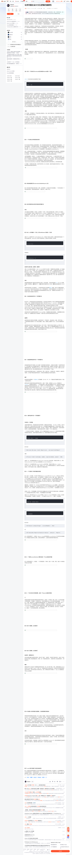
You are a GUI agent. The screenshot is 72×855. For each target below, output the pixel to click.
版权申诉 (34, 853)
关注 (32, 781)
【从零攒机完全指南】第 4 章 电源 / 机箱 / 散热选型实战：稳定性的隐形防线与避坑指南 (14, 56)
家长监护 (36, 852)
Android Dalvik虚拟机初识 (13, 21)
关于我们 (25, 850)
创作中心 (68, 1)
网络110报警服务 (41, 852)
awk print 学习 (11, 19)
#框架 (31, 777)
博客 (7, 1)
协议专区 (38, 850)
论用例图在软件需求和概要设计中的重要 (16, 44)
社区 (13, 1)
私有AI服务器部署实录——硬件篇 (14, 63)
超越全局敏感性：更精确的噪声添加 (13, 59)
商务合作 (31, 850)
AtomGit (17, 1)
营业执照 (41, 853)
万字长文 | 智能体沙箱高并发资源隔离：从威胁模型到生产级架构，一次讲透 (14, 52)
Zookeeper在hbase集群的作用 (14, 26)
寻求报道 (35, 850)
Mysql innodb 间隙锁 (12, 23)
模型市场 (23, 1)
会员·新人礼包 (58, 1)
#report (35, 777)
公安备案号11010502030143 (33, 851)
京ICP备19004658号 (41, 851)
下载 (10, 1)
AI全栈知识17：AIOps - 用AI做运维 (13, 61)
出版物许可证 (38, 853)
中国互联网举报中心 (47, 852)
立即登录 (60, 851)
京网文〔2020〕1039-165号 (49, 851)
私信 (18, 13)
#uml (28, 777)
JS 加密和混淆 (12, 46)
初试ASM (8, 69)
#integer (39, 777)
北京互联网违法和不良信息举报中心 (29, 852)
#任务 (43, 777)
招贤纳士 (28, 850)
